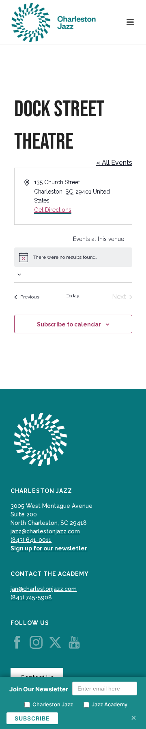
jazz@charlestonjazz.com (45, 531)
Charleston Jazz (52, 704)
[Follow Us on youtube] (74, 643)
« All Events (114, 162)
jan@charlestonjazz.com (44, 589)
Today (73, 295)
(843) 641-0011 (31, 540)
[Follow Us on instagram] (36, 643)
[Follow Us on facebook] (17, 643)
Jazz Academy (109, 704)
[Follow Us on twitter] (55, 643)
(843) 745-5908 (31, 597)
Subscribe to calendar (69, 324)
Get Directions (52, 210)
